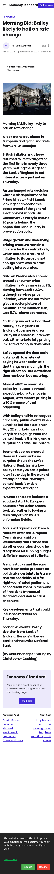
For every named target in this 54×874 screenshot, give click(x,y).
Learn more (10, 859)
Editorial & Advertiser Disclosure (21, 68)
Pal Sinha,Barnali (21, 45)
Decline (43, 867)
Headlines (9, 17)
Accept (28, 867)
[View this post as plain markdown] (44, 46)
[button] (4, 5)
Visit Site (27, 701)
